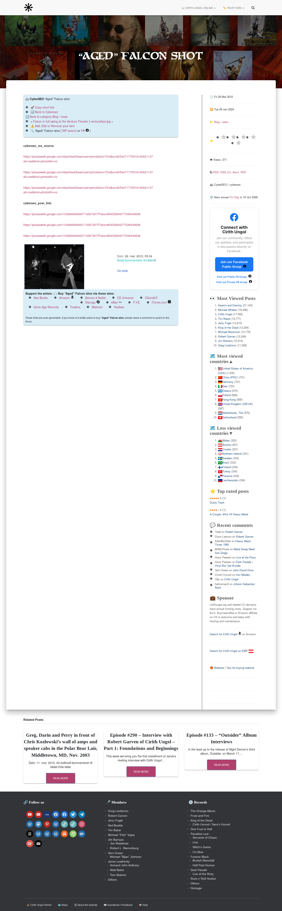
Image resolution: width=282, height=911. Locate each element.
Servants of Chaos (205, 837)
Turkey (226, 471)
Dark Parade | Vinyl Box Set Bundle (233, 563)
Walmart (97, 307)
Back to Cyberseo (46, 112)
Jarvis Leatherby (119, 861)
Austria (226, 445)
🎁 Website (217, 668)
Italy (224, 386)
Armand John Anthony (124, 865)
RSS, (216, 172)
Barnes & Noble (95, 298)
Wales (226, 440)
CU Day (234, 197)
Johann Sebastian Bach (235, 585)
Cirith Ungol (225, 314)
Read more (60, 778)
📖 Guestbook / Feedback (118, 905)
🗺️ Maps (63, 905)
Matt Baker (117, 870)
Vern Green (115, 853)
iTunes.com (159, 302)
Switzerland (229, 417)
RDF (243, 172)
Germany (227, 382)
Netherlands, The (232, 413)
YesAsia (119, 307)
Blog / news (221, 122)
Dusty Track (217, 502)
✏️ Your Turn (232, 7)
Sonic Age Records (46, 307)
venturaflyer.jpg (101, 121)
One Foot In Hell (201, 829)
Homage (196, 888)
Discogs (90, 302)
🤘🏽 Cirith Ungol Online (39, 905)
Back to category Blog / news (49, 116)
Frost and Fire (200, 815)
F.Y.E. (136, 302)
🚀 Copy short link (42, 107)
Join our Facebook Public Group (234, 264)
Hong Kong (229, 399)
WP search (69, 131)
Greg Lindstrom (227, 345)
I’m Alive (198, 852)
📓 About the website (85, 905)
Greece (226, 391)
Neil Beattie (115, 825)
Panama (227, 476)
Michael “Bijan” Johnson (125, 856)
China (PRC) (230, 377)
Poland (226, 395)
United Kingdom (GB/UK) (237, 404)
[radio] (221, 137)
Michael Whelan (227, 310)
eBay (114, 302)
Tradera (75, 307)
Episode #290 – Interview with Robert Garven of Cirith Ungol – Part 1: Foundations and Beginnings (141, 742)
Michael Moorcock (229, 332)
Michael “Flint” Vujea (121, 835)
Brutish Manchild (203, 860)
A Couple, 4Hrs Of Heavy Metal (229, 514)
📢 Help (143, 905)
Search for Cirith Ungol (223, 634)
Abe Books (41, 298)
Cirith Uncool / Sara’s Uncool (211, 824)
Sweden (227, 458)
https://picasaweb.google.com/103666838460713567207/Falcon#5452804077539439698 (81, 214)
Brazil (225, 462)
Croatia (226, 449)
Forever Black (200, 856)
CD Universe (125, 298)
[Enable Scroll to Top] (274, 903)
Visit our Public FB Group (232, 276)
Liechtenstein (230, 480)
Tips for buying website (240, 668)
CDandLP (151, 298)
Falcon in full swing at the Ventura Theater (60, 121)
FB (83, 131)
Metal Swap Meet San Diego (235, 551)
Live (195, 842)
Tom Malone (118, 875)
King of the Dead (228, 327)
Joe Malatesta (119, 843)
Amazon (64, 298)
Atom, (236, 172)
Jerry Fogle (224, 323)
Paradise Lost (200, 833)
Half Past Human (204, 865)
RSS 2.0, (226, 172)
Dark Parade (199, 870)
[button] (214, 7)
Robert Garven (227, 336)
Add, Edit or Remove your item (55, 126)
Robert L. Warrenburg (124, 848)
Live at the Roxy (246, 557)
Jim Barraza (225, 341)
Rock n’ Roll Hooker (203, 878)
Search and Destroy (230, 305)
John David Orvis (243, 570)
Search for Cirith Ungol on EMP (229, 651)
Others (112, 879)
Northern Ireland (232, 453)
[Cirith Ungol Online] (28, 7)
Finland (226, 467)
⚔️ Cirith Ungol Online (197, 7)
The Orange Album (203, 811)
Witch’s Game (202, 847)
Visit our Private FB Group (232, 282)
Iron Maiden (243, 575)
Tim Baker (224, 319)
